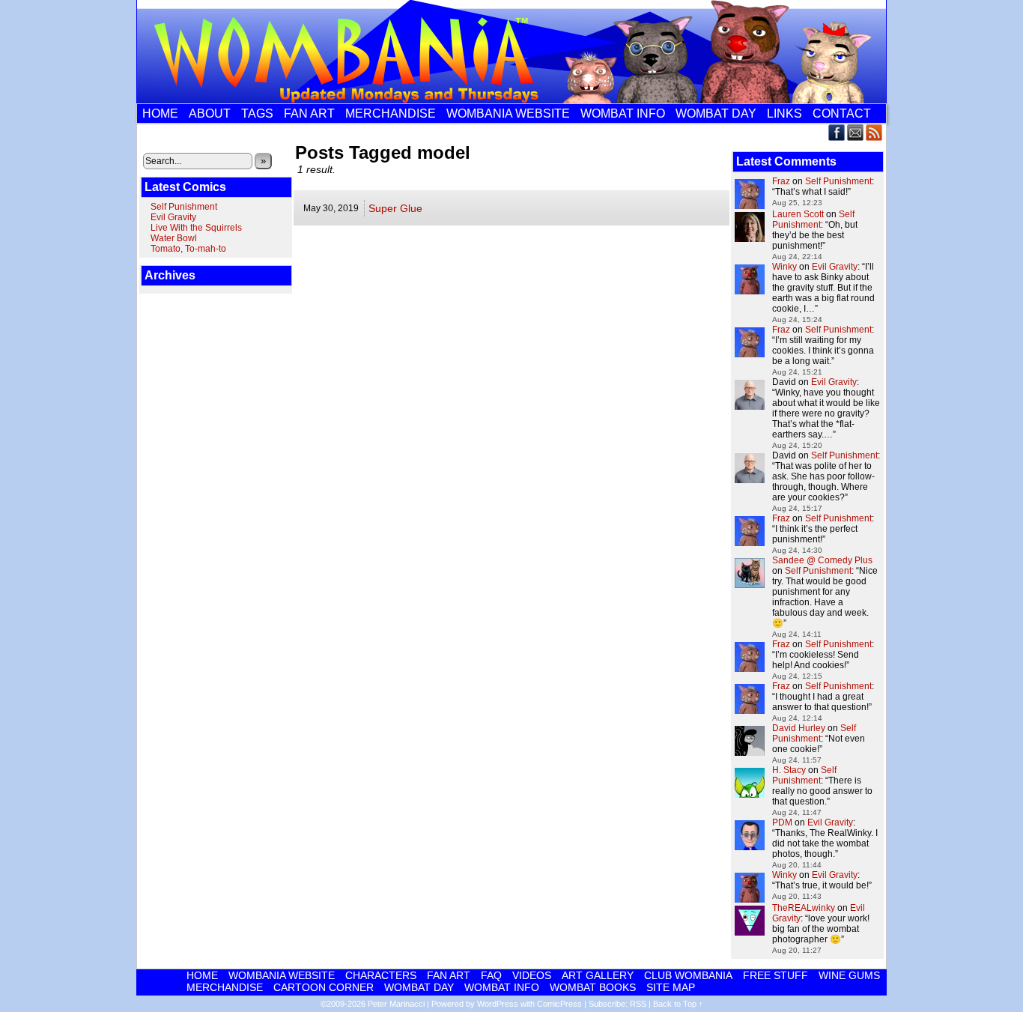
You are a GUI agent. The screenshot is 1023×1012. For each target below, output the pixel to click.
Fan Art (309, 113)
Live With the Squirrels (196, 227)
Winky (784, 266)
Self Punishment (184, 207)
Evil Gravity (173, 217)
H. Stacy (789, 770)
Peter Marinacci (396, 1003)
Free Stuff (775, 975)
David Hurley (798, 728)
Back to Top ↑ (678, 1003)
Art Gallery (598, 975)
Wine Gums (849, 975)
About (210, 113)
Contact (842, 113)
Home (160, 113)
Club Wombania (688, 975)
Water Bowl (174, 238)
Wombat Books (593, 987)
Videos (531, 975)
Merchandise (390, 113)
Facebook (837, 132)
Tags (257, 113)
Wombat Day (716, 113)
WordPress (497, 1003)
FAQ (491, 975)
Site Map (670, 987)
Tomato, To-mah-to (188, 248)
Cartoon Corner (323, 987)
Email (855, 132)
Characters (380, 975)
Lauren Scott (798, 214)
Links (784, 113)
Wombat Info (622, 113)
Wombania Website (508, 113)
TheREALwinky (803, 908)
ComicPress (559, 1003)
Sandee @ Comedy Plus (822, 560)
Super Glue (395, 208)
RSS (874, 132)
